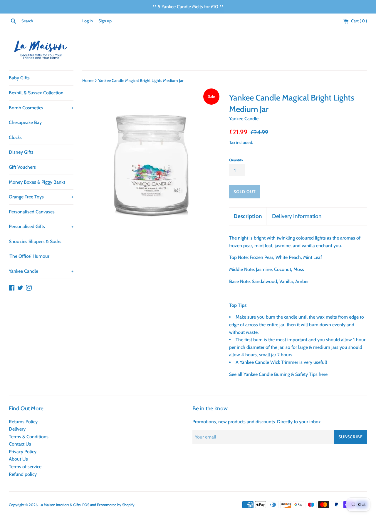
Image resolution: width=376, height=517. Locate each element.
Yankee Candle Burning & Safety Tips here (286, 374)
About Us (18, 459)
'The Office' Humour (29, 256)
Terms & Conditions (28, 436)
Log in (87, 21)
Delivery (17, 429)
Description (248, 216)
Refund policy (23, 474)
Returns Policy (23, 421)
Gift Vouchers (22, 167)
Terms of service (25, 466)
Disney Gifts (21, 152)
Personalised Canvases (32, 212)
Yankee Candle (41, 271)
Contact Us (20, 444)
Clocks (15, 137)
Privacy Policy (22, 451)
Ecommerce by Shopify (116, 505)
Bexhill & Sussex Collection (36, 93)
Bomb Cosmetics (41, 108)
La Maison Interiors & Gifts (59, 505)
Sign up (105, 21)
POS (85, 505)
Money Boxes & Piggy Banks (37, 182)
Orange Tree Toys (41, 197)
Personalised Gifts (41, 226)
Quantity (236, 160)
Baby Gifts (19, 78)
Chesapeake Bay (25, 122)
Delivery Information (297, 216)
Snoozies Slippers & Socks (35, 241)
